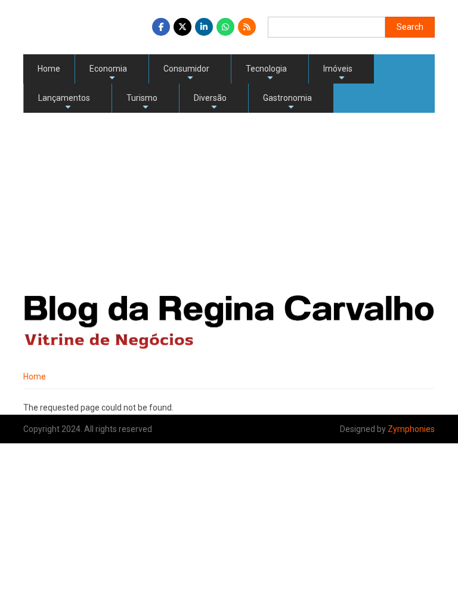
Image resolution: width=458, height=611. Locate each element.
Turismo (141, 103)
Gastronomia (287, 103)
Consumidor (186, 74)
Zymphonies (411, 429)
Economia (108, 74)
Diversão (210, 103)
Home (49, 68)
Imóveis (337, 74)
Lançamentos (64, 103)
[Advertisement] (229, 202)
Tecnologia (266, 74)
